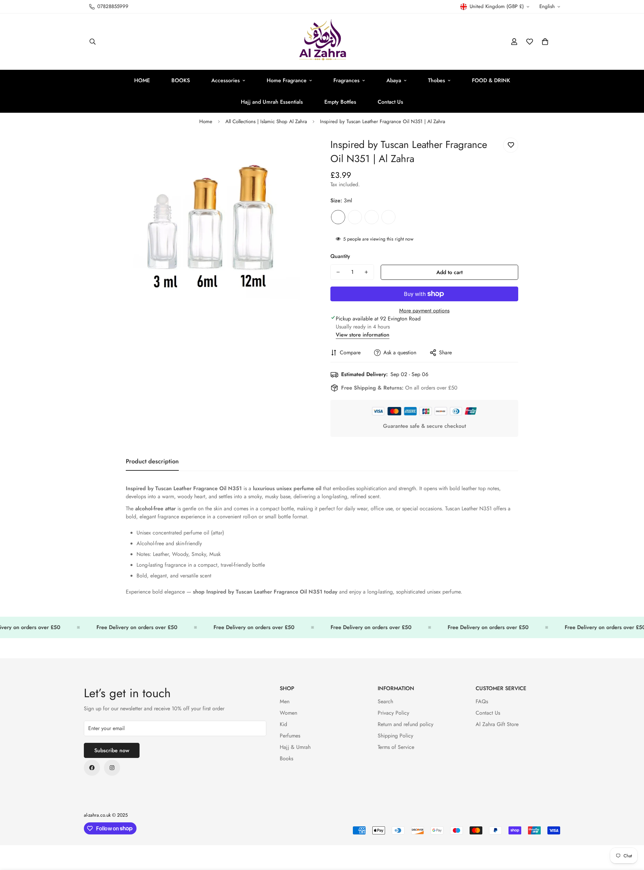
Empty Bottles (340, 102)
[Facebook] (92, 768)
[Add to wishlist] (510, 145)
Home (205, 121)
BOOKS (180, 80)
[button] (545, 41)
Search (385, 701)
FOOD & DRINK (491, 80)
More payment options (424, 310)
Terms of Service (396, 747)
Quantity (340, 256)
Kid (283, 724)
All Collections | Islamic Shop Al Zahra (266, 121)
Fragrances (346, 80)
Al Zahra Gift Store (497, 724)
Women (288, 713)
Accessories (225, 80)
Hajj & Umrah (295, 747)
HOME (142, 80)
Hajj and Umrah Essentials (272, 102)
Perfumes (290, 735)
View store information (362, 335)
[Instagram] (112, 768)
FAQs (482, 701)
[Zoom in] (299, 150)
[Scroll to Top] (631, 833)
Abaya (393, 80)
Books (286, 758)
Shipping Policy (395, 735)
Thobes (436, 80)
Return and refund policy (405, 724)
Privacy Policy (393, 713)
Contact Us (390, 102)
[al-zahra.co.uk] (322, 41)
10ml (371, 217)
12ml (388, 217)
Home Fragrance (287, 80)
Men (284, 701)
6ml (355, 217)
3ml (338, 217)
